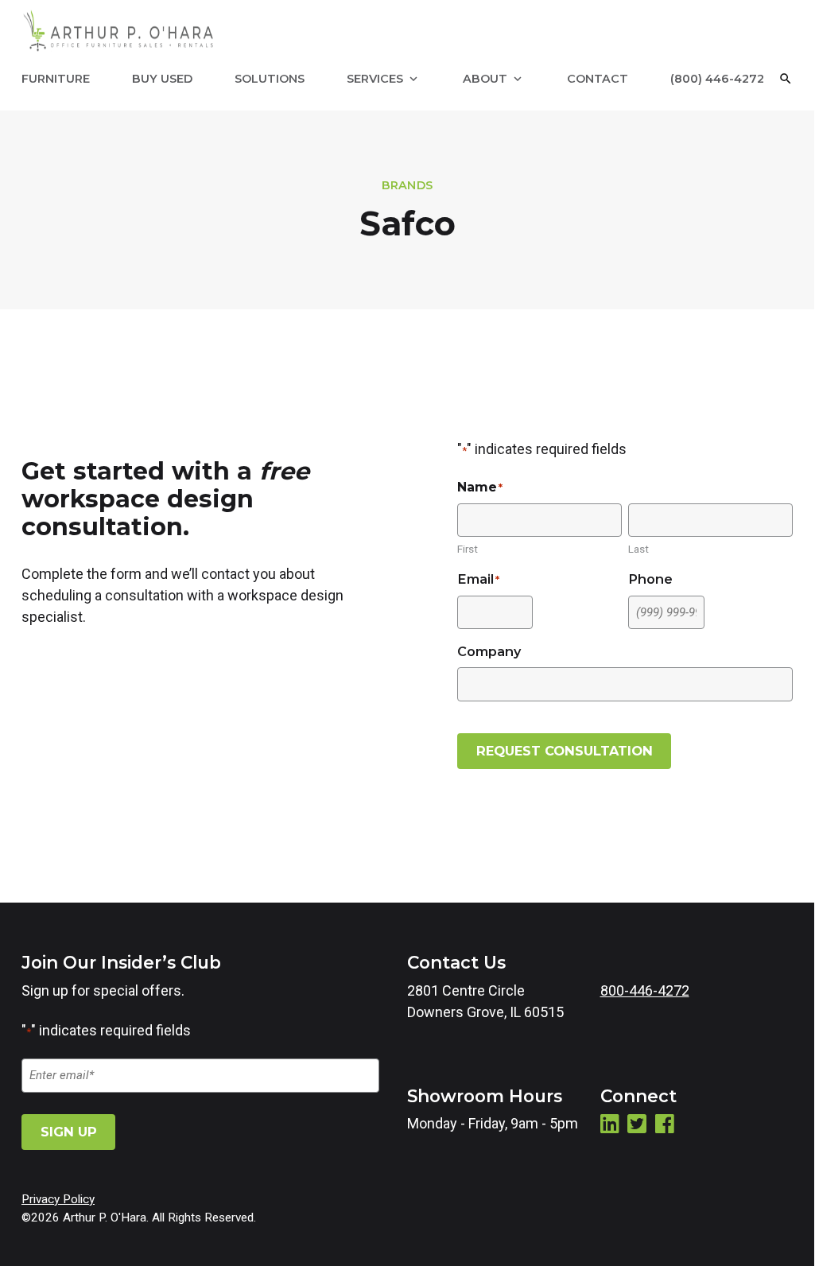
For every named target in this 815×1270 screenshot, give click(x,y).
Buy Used (162, 79)
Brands (407, 185)
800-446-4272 (644, 990)
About (485, 79)
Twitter (636, 1123)
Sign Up (69, 1132)
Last (638, 548)
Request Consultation (564, 751)
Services (375, 79)
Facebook (664, 1123)
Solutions (270, 79)
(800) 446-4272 (717, 79)
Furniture (55, 79)
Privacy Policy (58, 1199)
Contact (597, 79)
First (467, 548)
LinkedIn (609, 1123)
